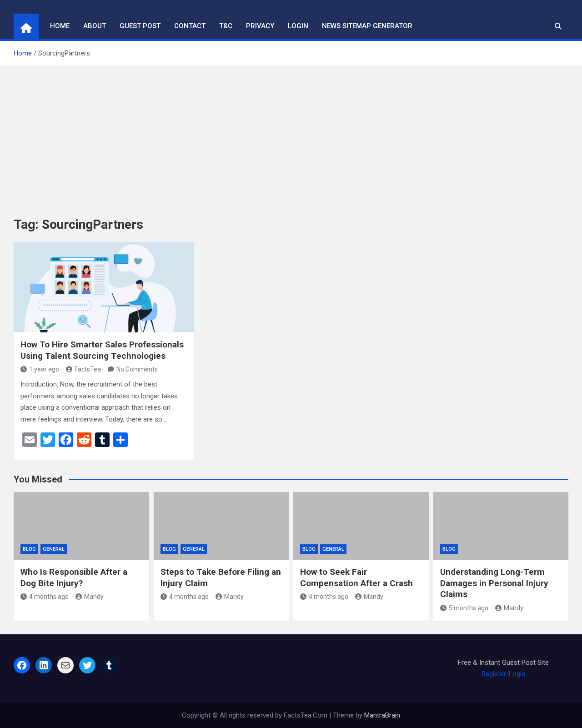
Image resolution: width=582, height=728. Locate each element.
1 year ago (44, 369)
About (94, 26)
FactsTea (88, 369)
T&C (225, 26)
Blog (29, 549)
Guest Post (140, 26)
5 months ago (468, 608)
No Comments (137, 369)
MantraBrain (382, 715)
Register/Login (503, 674)
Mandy (94, 596)
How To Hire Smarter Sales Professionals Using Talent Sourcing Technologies (102, 350)
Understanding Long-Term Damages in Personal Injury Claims (494, 583)
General (54, 549)
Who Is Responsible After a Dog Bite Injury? (73, 577)
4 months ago (49, 596)
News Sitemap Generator (367, 26)
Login (298, 26)
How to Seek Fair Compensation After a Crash (356, 577)
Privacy (260, 26)
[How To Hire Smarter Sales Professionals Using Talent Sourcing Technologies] (104, 287)
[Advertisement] (291, 134)
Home (60, 26)
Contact (190, 26)
